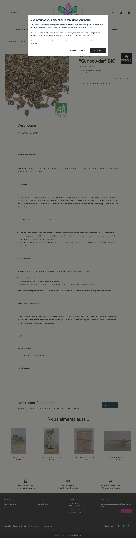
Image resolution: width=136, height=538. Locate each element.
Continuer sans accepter (76, 50)
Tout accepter (98, 50)
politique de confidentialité (59, 41)
